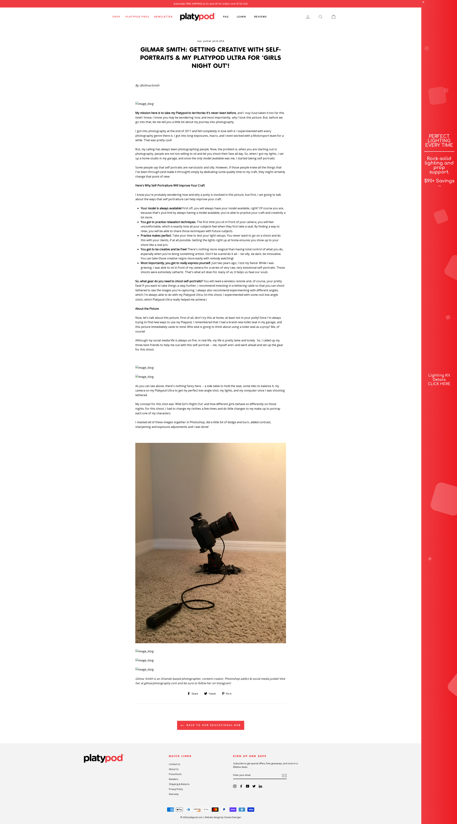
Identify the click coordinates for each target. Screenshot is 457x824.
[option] (210, 4)
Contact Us (174, 764)
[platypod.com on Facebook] (241, 786)
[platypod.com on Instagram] (234, 786)
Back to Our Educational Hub (213, 725)
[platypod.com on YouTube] (247, 786)
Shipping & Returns (179, 784)
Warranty (174, 794)
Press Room (175, 774)
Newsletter (163, 16)
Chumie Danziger (232, 817)
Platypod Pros (138, 16)
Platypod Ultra (193, 295)
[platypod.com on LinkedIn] (260, 786)
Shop (116, 16)
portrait (207, 41)
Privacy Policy (176, 789)
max (199, 41)
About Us (174, 769)
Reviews (260, 16)
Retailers (173, 779)
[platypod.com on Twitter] (254, 786)
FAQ (226, 16)
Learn (241, 16)
